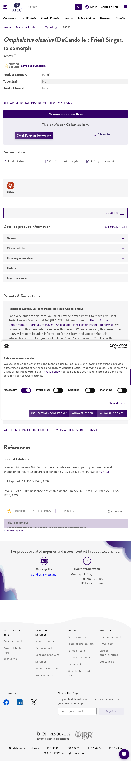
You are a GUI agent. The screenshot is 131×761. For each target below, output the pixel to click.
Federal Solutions (86, 18)
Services (68, 18)
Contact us (107, 661)
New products (44, 641)
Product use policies (81, 644)
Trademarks (75, 664)
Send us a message (43, 574)
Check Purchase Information (34, 135)
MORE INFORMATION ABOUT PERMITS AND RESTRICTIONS (49, 430)
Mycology (51, 27)
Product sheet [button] (17, 161)
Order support (12, 641)
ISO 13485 (73, 748)
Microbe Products (50, 18)
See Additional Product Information (36, 103)
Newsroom (106, 644)
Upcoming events (111, 637)
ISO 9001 (53, 748)
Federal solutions (46, 668)
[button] (78, 7)
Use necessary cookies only (49, 413)
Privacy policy (77, 637)
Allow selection (82, 413)
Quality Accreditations (24, 748)
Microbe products (47, 654)
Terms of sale (76, 650)
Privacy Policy (51, 371)
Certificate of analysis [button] (63, 161)
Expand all (118, 227)
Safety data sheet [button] (102, 161)
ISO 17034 (115, 748)
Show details (117, 403)
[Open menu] (5, 7)
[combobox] (50, 7)
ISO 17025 (94, 748)
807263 (104, 472)
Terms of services (79, 657)
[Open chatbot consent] (124, 754)
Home (7, 27)
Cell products (44, 648)
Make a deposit (45, 675)
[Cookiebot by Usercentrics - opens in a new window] (112, 346)
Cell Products (29, 18)
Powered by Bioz (14, 530)
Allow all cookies (111, 413)
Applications (9, 18)
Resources (105, 18)
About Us (120, 18)
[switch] (58, 390)
